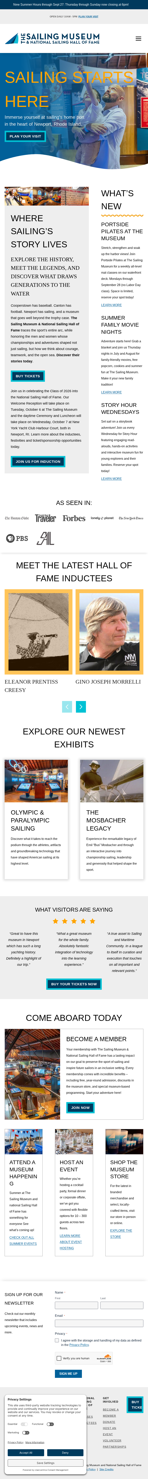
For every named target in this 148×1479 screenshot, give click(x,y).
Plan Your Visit (88, 16)
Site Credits (106, 1469)
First (57, 1298)
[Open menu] (138, 38)
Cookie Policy (87, 1469)
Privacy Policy (79, 1345)
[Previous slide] (67, 707)
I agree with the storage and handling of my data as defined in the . (101, 1343)
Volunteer (112, 1440)
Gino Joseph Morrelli (108, 682)
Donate (109, 1421)
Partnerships (114, 1446)
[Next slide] (81, 707)
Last (103, 1298)
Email (60, 1315)
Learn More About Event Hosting (71, 1242)
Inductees (88, 1422)
